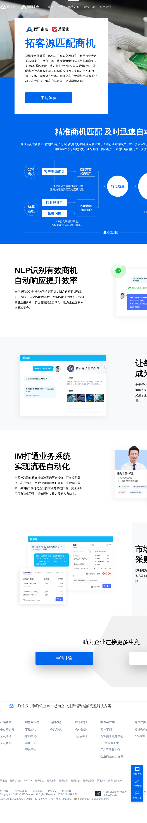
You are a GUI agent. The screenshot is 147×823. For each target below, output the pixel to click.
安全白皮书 (21, 791)
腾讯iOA (101, 780)
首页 (50, 6)
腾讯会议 (39, 780)
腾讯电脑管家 (115, 780)
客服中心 (31, 743)
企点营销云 (7, 729)
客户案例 (106, 729)
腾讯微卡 (63, 780)
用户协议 (4, 791)
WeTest (28, 780)
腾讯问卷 (75, 780)
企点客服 (5, 743)
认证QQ (52, 791)
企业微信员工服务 (111, 756)
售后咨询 (81, 736)
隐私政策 (37, 791)
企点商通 (5, 736)
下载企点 (31, 729)
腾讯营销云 (15, 780)
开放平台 (31, 749)
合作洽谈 (81, 729)
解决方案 (73, 6)
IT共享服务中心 (110, 749)
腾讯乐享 (51, 780)
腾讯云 (3, 780)
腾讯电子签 (88, 780)
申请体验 (48, 97)
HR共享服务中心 (111, 743)
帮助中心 (89, 6)
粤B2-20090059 (64, 799)
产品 (60, 6)
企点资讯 (105, 6)
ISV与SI (139, 736)
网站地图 (67, 791)
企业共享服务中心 (111, 736)
